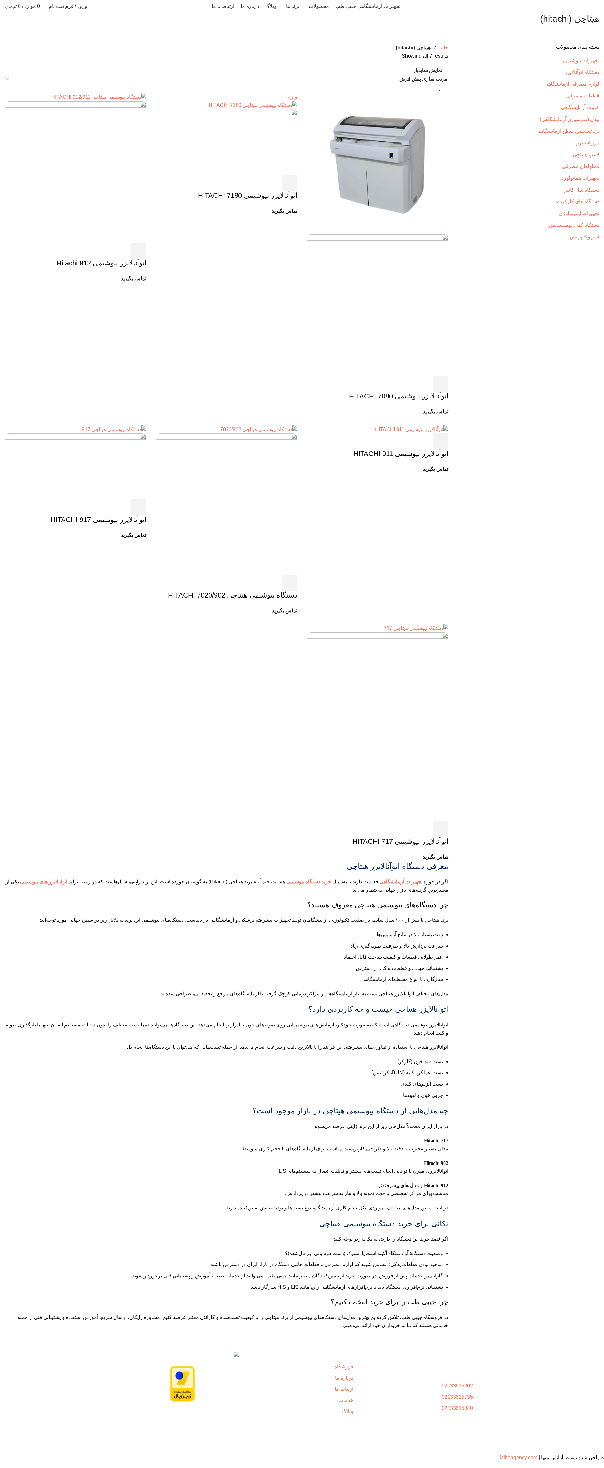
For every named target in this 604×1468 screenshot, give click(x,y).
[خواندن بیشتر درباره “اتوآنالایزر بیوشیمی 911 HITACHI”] (440, 441)
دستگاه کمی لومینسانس (574, 225)
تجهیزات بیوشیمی (581, 60)
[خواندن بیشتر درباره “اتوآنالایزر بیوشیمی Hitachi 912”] (138, 251)
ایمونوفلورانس (584, 236)
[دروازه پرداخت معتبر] (182, 1384)
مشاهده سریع (423, 384)
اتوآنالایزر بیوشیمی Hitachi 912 (101, 263)
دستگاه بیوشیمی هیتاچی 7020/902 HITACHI (232, 595)
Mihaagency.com (518, 1457)
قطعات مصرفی (582, 95)
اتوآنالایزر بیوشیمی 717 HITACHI (400, 841)
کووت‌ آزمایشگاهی (580, 107)
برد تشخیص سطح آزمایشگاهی (567, 131)
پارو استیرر (587, 142)
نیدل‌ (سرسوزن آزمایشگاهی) (569, 119)
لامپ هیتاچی (586, 154)
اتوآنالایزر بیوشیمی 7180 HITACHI (247, 195)
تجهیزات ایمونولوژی (579, 213)
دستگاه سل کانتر (581, 189)
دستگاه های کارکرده (578, 201)
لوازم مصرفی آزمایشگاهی (571, 83)
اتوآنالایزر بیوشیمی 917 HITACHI (98, 520)
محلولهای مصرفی (580, 166)
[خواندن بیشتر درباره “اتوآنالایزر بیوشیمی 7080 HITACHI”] (440, 384)
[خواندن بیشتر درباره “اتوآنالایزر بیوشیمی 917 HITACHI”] (138, 507)
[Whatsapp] (214, 1416)
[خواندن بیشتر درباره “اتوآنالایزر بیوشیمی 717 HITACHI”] (440, 829)
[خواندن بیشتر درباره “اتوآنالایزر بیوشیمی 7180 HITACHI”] (289, 183)
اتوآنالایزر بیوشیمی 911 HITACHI (400, 454)
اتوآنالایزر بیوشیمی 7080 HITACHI (398, 396)
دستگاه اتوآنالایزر (582, 72)
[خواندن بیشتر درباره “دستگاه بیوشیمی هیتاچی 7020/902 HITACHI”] (289, 583)
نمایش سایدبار (427, 70)
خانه (443, 47)
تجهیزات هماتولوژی (579, 178)
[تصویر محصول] (377, 304)
